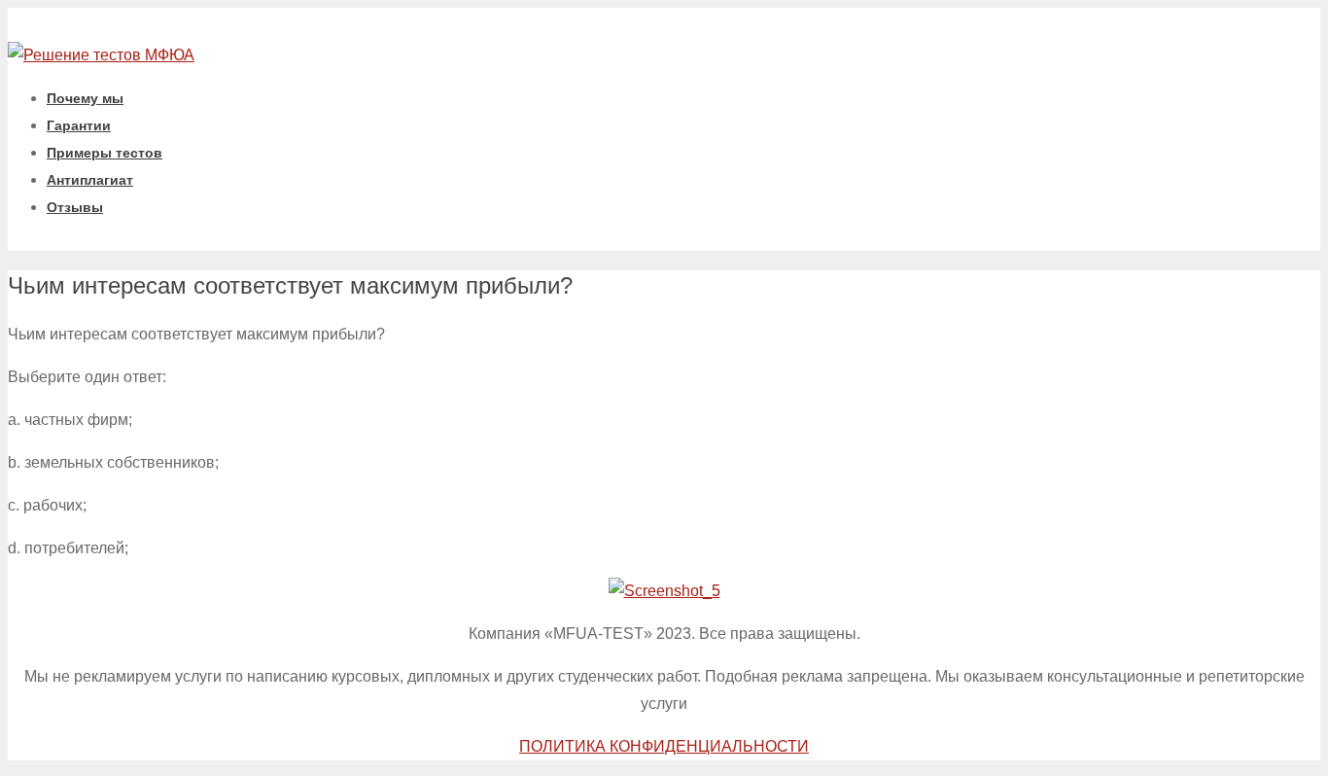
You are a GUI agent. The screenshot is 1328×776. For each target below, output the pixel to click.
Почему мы (85, 98)
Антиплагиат (90, 180)
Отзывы (75, 207)
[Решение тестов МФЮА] (101, 55)
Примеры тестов (104, 152)
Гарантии (79, 125)
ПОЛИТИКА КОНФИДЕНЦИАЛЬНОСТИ (664, 746)
